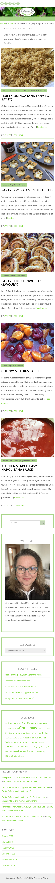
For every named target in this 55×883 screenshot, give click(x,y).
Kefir (23, 733)
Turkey (42, 751)
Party (7, 742)
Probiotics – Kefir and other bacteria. (22, 686)
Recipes (11, 23)
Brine (24, 723)
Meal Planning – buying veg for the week (23, 674)
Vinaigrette (20, 756)
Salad (20, 747)
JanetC (7, 135)
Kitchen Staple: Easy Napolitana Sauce (19, 467)
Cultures (47, 728)
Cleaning (40, 728)
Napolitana (28, 737)
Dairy (6, 733)
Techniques (25, 90)
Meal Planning (14, 461)
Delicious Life (23, 878)
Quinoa (8, 746)
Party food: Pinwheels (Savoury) (21, 282)
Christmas (28, 727)
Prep (27, 742)
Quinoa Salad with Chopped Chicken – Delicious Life (25, 787)
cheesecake (14, 728)
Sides (18, 90)
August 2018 (7, 836)
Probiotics (33, 742)
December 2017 (9, 853)
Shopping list (44, 747)
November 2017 (9, 859)
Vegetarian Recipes (38, 90)
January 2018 (8, 847)
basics (8, 723)
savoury (31, 747)
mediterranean (17, 738)
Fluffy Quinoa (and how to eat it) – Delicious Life (23, 797)
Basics (5, 90)
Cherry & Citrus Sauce (20, 371)
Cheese (7, 728)
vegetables (10, 755)
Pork (21, 742)
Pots (24, 742)
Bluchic (46, 878)
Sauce (25, 746)
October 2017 (8, 865)
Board (19, 723)
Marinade (34, 733)
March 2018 (7, 842)
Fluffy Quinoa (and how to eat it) (25, 97)
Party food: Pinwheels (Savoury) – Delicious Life (23, 806)
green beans (17, 733)
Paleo (38, 737)
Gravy (11, 733)
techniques (20, 751)
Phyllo (17, 742)
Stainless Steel (10, 751)
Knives (28, 733)
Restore (15, 747)
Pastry (13, 742)
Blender (14, 723)
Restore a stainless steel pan (17, 680)
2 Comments (18, 505)
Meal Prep (8, 738)
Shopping (37, 747)
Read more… (43, 127)
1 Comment (17, 135)
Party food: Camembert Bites (27, 190)
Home (3, 23)
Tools (38, 751)
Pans (45, 737)
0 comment (17, 411)
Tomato (31, 751)
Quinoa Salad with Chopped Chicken (21, 692)
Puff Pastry (40, 742)
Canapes (6, 185)
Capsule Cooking (41, 723)
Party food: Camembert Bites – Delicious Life (22, 816)
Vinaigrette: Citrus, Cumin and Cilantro (19, 800)
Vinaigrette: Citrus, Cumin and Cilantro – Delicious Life (26, 777)
